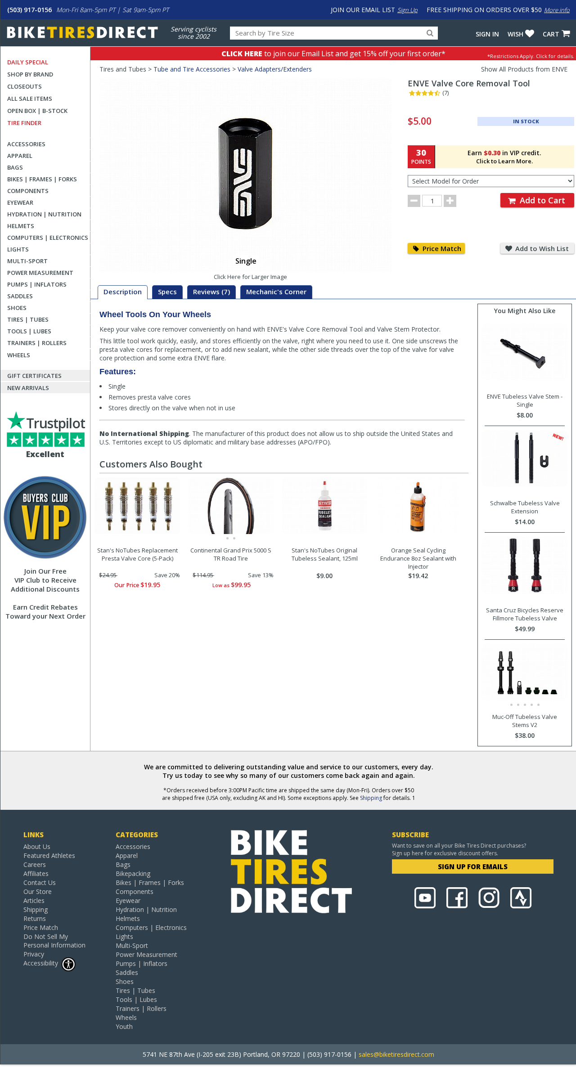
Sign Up (407, 10)
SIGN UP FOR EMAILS (473, 866)
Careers (34, 864)
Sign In (487, 34)
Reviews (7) (211, 291)
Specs (167, 291)
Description (123, 291)
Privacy (33, 954)
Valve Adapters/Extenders (275, 69)
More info (557, 10)
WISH (515, 34)
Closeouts (24, 86)
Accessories (26, 144)
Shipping (371, 798)
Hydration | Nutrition (44, 214)
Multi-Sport (27, 261)
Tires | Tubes (28, 319)
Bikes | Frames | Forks (42, 179)
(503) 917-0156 (29, 9)
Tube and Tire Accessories (191, 69)
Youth (124, 1026)
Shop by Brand (30, 74)
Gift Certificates (34, 376)
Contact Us (39, 882)
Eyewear (20, 202)
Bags (15, 167)
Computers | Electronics (47, 237)
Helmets (20, 226)
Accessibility (40, 963)
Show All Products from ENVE (524, 69)
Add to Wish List (541, 248)
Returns (34, 918)
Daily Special (27, 62)
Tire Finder (24, 123)
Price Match (441, 248)
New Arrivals (28, 388)
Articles (34, 900)
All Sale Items (29, 98)
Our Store (37, 891)
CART (551, 34)
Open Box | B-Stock (37, 111)
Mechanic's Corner (276, 291)
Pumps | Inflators (37, 284)
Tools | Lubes (29, 331)
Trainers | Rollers (37, 343)
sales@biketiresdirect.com (396, 1054)
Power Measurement (40, 273)
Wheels (18, 355)
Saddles (20, 296)
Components (28, 191)
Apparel (19, 156)
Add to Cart (541, 200)
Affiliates (36, 873)
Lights (18, 249)
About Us (36, 846)
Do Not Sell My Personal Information (54, 940)
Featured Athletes (49, 855)
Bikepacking (133, 873)
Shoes (17, 308)
